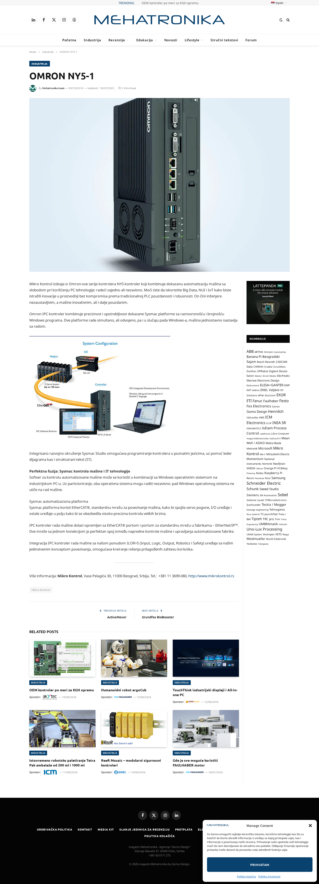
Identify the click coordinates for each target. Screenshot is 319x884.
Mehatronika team (53, 88)
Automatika (280, 351)
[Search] (288, 20)
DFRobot (262, 371)
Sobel (283, 494)
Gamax (276, 406)
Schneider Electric (264, 483)
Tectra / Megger (274, 504)
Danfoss (252, 371)
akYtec (259, 352)
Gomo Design (257, 411)
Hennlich (276, 411)
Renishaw (259, 478)
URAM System (254, 534)
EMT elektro (253, 390)
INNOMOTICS (254, 428)
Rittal (268, 478)
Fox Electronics (259, 406)
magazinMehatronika (258, 438)
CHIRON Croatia (262, 366)
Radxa (259, 473)
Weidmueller (256, 539)
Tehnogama (277, 509)
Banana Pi (254, 356)
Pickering (251, 473)
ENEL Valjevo (270, 390)
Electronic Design (268, 380)
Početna (69, 40)
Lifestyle (192, 40)
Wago (286, 534)
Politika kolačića (246, 876)
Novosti (170, 40)
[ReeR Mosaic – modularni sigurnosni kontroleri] (134, 728)
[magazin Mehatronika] (159, 20)
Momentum (255, 459)
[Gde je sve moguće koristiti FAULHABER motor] (206, 728)
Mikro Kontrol (40, 590)
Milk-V (262, 454)
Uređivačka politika (54, 829)
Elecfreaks (283, 376)
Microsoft (265, 448)
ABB (250, 351)
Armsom (268, 351)
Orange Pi (270, 468)
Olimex (259, 468)
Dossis (283, 371)
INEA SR (279, 422)
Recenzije (117, 40)
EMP (287, 385)
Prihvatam (259, 864)
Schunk (253, 488)
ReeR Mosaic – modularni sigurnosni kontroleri (131, 762)
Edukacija (144, 40)
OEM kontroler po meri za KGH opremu (61, 690)
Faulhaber (270, 401)
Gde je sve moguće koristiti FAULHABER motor (195, 762)
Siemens (253, 495)
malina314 (275, 438)
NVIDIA (251, 468)
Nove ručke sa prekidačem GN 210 (170, 3)
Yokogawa (263, 543)
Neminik (267, 463)
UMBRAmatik (268, 524)
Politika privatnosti (269, 876)
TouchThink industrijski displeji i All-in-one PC (205, 692)
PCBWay (282, 468)
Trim (277, 519)
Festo (284, 400)
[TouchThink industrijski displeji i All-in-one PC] (206, 658)
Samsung (278, 478)
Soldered (251, 500)
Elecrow (252, 380)
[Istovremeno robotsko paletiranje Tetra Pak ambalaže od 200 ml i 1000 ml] (62, 728)
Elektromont (253, 385)
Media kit (106, 829)
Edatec (258, 375)
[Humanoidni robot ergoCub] (134, 658)
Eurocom (270, 395)
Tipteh (257, 518)
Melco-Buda (273, 443)
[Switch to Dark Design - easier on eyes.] (281, 20)
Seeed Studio (269, 489)
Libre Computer (280, 433)
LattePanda (265, 433)
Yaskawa (252, 543)
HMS (261, 417)
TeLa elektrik (253, 514)
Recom (250, 478)
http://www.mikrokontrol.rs (211, 575)
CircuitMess (279, 366)
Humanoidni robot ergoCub (123, 690)
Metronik (252, 448)
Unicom (283, 524)
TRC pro (268, 519)
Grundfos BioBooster (158, 617)
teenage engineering (257, 509)
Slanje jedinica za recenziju (144, 829)
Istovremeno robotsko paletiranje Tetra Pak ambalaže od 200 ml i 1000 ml (62, 762)
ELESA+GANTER (271, 385)
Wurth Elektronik (276, 539)
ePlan (261, 395)
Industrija (92, 40)
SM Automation (268, 495)
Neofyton (279, 464)
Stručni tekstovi (224, 40)
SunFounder (254, 504)
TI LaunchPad (269, 514)
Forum (251, 40)
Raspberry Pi (273, 473)
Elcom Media (269, 375)
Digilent (273, 371)
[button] (310, 825)
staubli (260, 500)
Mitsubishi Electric (277, 454)
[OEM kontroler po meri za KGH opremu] (62, 658)
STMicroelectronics (275, 500)
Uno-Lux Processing (264, 529)
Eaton (250, 376)
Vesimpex (269, 534)
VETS (278, 534)
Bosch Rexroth (266, 362)
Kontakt (85, 829)
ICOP (268, 423)
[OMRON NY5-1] (159, 185)
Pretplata (183, 829)
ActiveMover (117, 617)
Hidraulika (252, 417)
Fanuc (257, 400)
